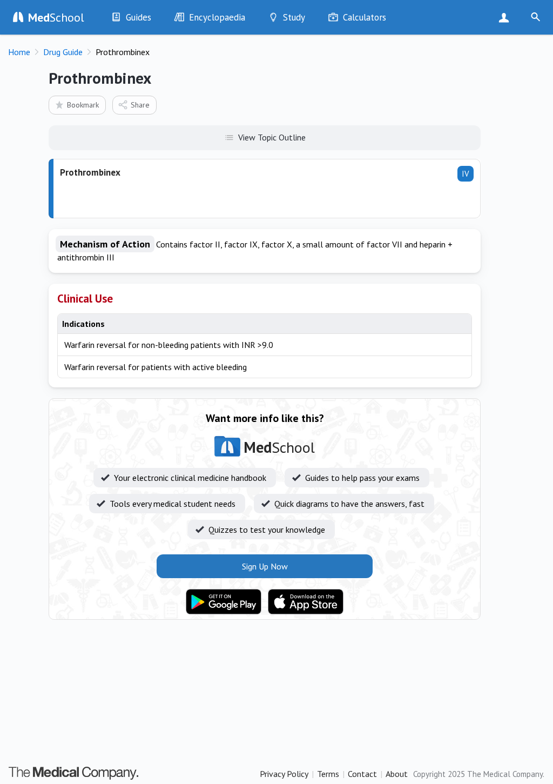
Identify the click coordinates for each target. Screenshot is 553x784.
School (56, 17)
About (397, 773)
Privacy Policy (284, 773)
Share (140, 105)
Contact (362, 773)
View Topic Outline (272, 137)
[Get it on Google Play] (223, 602)
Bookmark (83, 105)
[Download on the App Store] (305, 602)
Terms (328, 773)
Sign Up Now (506, 17)
